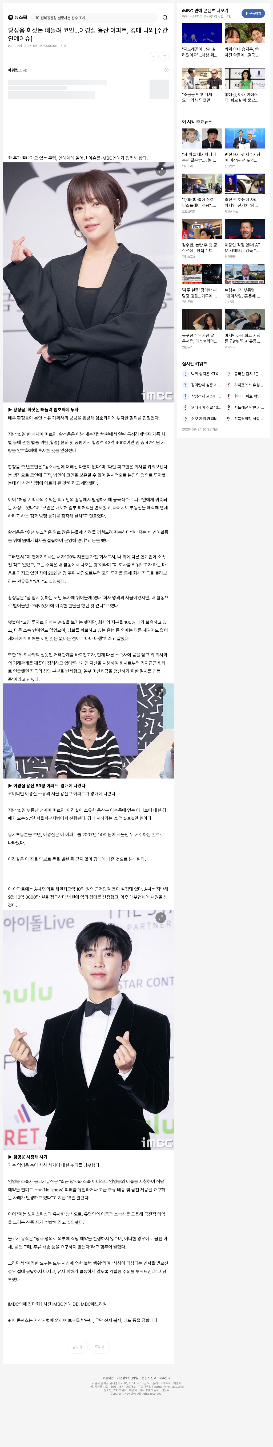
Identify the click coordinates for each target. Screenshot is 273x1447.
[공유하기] (164, 56)
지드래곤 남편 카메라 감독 (249, 407)
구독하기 (253, 13)
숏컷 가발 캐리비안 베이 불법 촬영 (206, 418)
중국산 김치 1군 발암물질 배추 (249, 373)
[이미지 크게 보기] (160, 170)
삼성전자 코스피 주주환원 (206, 396)
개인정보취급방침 (127, 1378)
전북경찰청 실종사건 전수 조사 (249, 418)
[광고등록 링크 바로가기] (166, 70)
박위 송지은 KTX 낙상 (206, 373)
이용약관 (108, 1378)
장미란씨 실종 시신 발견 (206, 385)
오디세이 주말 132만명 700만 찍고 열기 (206, 407)
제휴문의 (164, 1378)
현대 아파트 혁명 (247, 396)
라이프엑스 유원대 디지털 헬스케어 (249, 385)
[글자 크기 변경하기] (154, 56)
